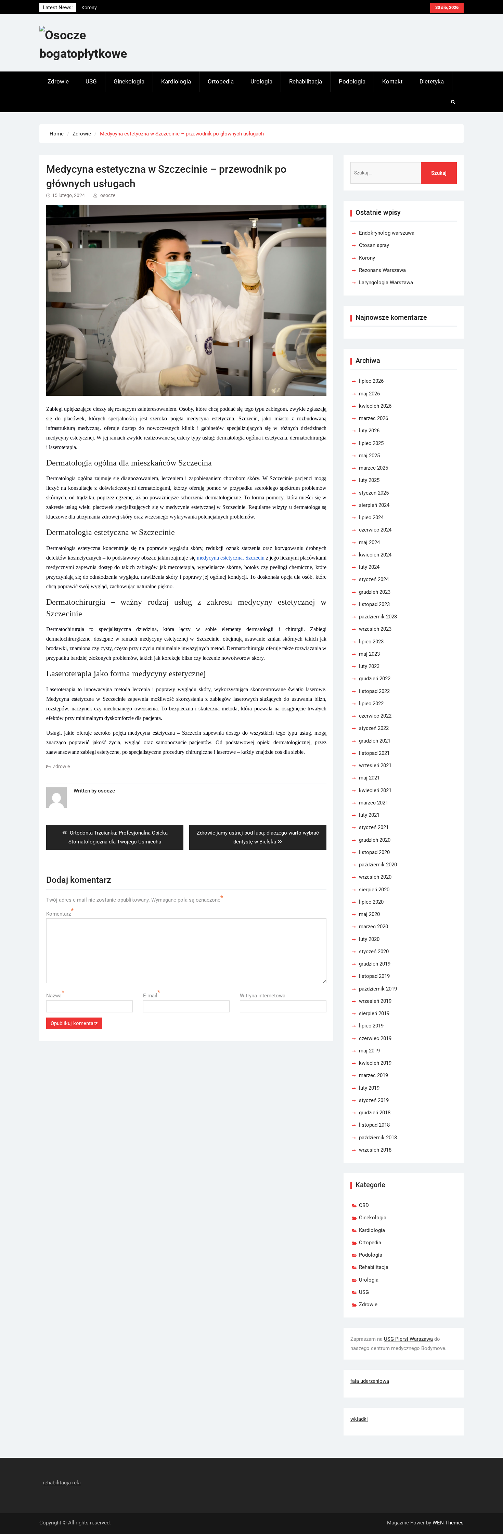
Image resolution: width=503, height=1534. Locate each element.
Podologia (352, 81)
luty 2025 (369, 480)
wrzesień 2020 (375, 877)
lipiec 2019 (371, 1026)
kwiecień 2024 (375, 555)
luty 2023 (369, 666)
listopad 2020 (374, 852)
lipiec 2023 (371, 642)
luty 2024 (369, 567)
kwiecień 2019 (375, 1063)
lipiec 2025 (371, 443)
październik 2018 (378, 1138)
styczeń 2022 (374, 728)
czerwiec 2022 (375, 716)
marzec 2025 (373, 468)
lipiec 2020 (371, 902)
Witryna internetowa (262, 996)
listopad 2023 (374, 604)
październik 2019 (378, 989)
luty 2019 (369, 1088)
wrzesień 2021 (375, 765)
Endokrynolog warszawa (107, 7)
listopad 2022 (374, 691)
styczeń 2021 (374, 827)
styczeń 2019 (374, 1100)
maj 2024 (369, 542)
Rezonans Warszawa (382, 270)
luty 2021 (369, 815)
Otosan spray (374, 245)
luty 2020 (369, 939)
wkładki (359, 1419)
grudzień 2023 (374, 592)
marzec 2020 (373, 926)
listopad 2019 (374, 976)
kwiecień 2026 (375, 406)
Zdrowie (58, 81)
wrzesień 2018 (375, 1150)
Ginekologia (129, 81)
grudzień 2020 (374, 840)
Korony (367, 258)
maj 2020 (369, 914)
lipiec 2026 (371, 381)
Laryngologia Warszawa (386, 282)
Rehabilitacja (305, 81)
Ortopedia (221, 81)
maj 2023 (369, 654)
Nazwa (54, 996)
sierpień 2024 (374, 505)
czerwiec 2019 (375, 1038)
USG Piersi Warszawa (408, 1339)
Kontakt (392, 81)
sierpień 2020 (374, 890)
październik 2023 (378, 617)
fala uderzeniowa (369, 1381)
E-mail (150, 996)
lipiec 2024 (371, 517)
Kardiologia (176, 81)
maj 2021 (369, 778)
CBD (364, 1205)
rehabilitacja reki (62, 1483)
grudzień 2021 (374, 741)
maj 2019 (369, 1051)
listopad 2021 (374, 753)
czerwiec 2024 (375, 530)
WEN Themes (448, 1523)
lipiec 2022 (371, 703)
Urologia (261, 81)
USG (91, 81)
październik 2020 (378, 865)
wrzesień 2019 (375, 1001)
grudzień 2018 (374, 1113)
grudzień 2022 (374, 679)
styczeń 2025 (374, 493)
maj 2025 (369, 456)
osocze (107, 195)
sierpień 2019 (374, 1013)
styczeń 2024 (374, 579)
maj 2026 (369, 394)
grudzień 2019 (374, 964)
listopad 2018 (374, 1125)
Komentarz (58, 914)
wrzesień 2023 (375, 629)
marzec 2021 (373, 803)
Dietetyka (432, 81)
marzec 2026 (373, 418)
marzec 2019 (373, 1075)
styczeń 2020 (374, 951)
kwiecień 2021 (375, 790)
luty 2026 (369, 431)
